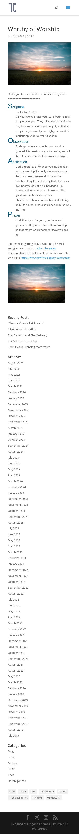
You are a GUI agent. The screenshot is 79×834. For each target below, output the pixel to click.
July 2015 (13, 735)
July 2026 (13, 368)
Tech (11, 775)
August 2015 (15, 729)
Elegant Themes (38, 824)
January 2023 (16, 564)
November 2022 (18, 576)
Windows (37, 797)
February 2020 (17, 688)
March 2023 (15, 552)
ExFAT (23, 791)
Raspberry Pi (47, 791)
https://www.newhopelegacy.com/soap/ (45, 257)
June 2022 (14, 605)
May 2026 (14, 374)
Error (12, 791)
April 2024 (14, 475)
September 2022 (18, 587)
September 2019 (18, 718)
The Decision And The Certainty (27, 335)
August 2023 (15, 522)
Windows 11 (53, 797)
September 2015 (18, 724)
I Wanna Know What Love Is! (26, 323)
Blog (11, 751)
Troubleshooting (18, 797)
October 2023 (16, 511)
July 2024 (13, 457)
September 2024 (18, 445)
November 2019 (18, 706)
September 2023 (18, 516)
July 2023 (13, 528)
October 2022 (16, 582)
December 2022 (18, 570)
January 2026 (16, 398)
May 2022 (14, 611)
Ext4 (33, 791)
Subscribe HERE (46, 248)
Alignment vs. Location (22, 329)
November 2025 (18, 410)
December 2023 (18, 499)
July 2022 (13, 599)
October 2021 (16, 653)
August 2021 (15, 664)
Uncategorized (17, 781)
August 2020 (15, 670)
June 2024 (14, 463)
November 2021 (18, 647)
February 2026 (17, 392)
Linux (11, 757)
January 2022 (16, 635)
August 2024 (15, 451)
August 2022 (15, 593)
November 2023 (18, 505)
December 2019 (18, 700)
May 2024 (14, 469)
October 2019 (16, 712)
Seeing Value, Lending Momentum (29, 347)
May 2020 (14, 676)
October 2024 (16, 439)
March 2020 (15, 682)
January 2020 (16, 694)
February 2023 (17, 558)
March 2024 (15, 481)
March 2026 (15, 386)
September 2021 (18, 658)
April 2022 (14, 617)
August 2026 (15, 363)
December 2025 (18, 404)
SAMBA (62, 791)
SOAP (30, 36)
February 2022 (17, 629)
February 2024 (17, 487)
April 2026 (14, 380)
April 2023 (14, 546)
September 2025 (18, 422)
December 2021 (18, 641)
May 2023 (14, 540)
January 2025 (16, 434)
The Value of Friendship (22, 341)
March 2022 (15, 623)
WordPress (39, 828)
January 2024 (16, 493)
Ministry (13, 763)
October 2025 (16, 416)
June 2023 (14, 534)
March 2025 (15, 428)
